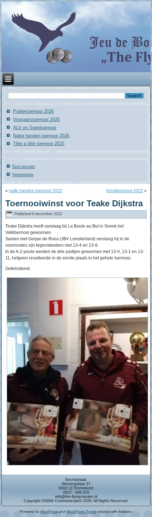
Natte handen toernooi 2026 (41, 135)
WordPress (49, 511)
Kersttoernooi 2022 (124, 190)
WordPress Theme (81, 511)
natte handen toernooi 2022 (35, 190)
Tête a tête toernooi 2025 (38, 143)
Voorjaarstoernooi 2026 (36, 119)
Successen (23, 166)
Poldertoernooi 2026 (33, 111)
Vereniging (22, 174)
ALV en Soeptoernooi (34, 127)
